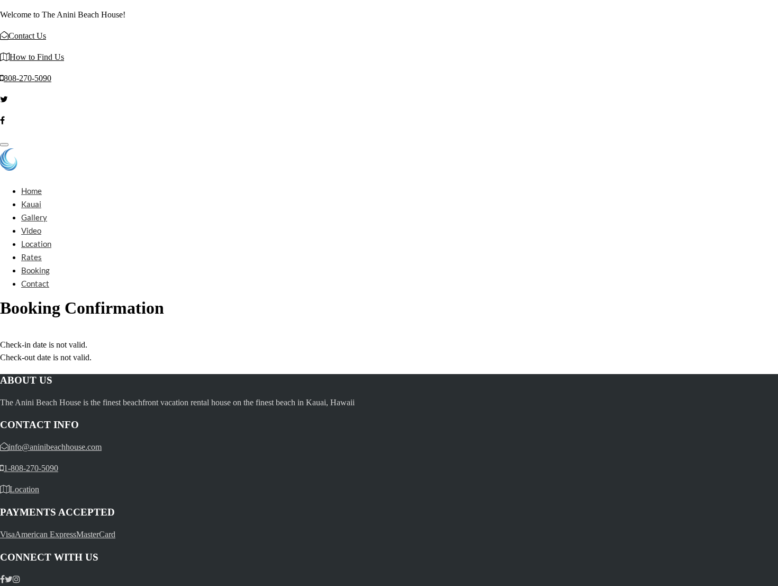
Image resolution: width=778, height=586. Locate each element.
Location (36, 243)
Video (31, 230)
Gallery (34, 217)
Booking (35, 270)
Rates (31, 257)
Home (31, 191)
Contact (35, 283)
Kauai (31, 204)
